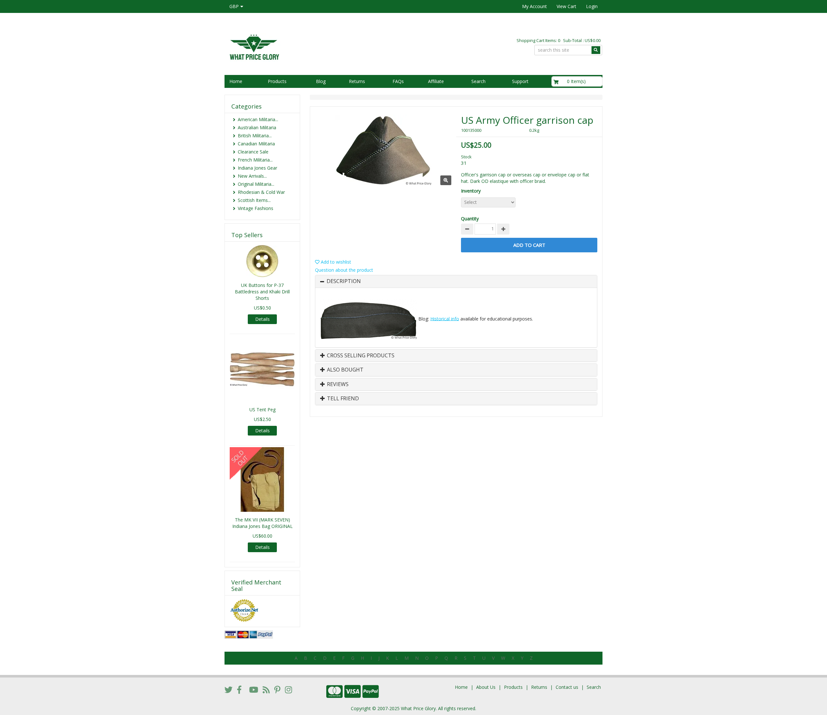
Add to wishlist (335, 262)
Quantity (470, 219)
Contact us (567, 687)
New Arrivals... (252, 176)
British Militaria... (255, 135)
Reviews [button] (337, 384)
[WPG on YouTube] (253, 689)
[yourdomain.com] (316, 46)
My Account (534, 6)
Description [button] (344, 281)
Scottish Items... (254, 200)
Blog (321, 81)
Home (235, 81)
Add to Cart (529, 245)
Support (520, 81)
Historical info (444, 318)
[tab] (456, 281)
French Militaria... (255, 160)
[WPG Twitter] (229, 689)
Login (592, 6)
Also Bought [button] (344, 370)
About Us (486, 687)
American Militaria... (258, 119)
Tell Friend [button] (342, 399)
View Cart (566, 6)
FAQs (398, 81)
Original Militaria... (256, 184)
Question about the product (344, 270)
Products (277, 81)
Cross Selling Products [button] (360, 356)
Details (262, 319)
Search (478, 81)
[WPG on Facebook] (239, 689)
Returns (357, 81)
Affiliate (436, 81)
